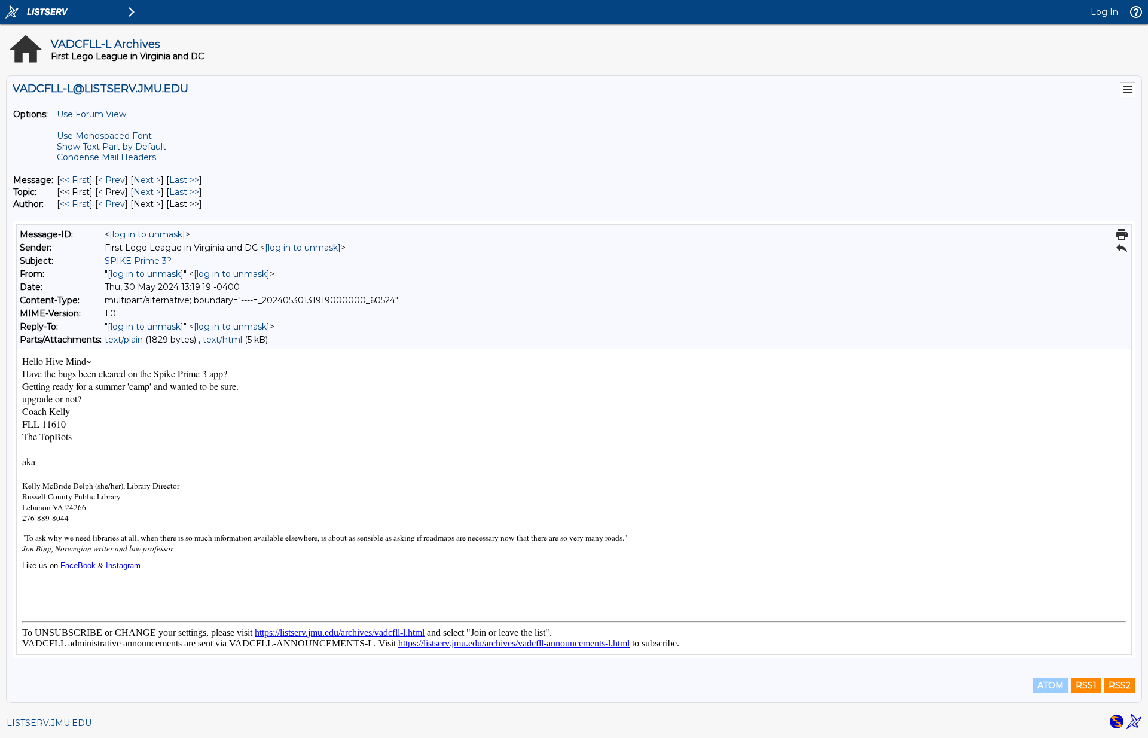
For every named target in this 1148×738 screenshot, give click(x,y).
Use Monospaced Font (104, 135)
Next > (147, 180)
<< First (75, 180)
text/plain (124, 339)
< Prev (111, 180)
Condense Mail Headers (106, 157)
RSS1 (1086, 685)
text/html (222, 339)
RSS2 (1120, 685)
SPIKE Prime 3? (138, 260)
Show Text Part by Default (111, 146)
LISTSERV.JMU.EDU (49, 723)
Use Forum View (91, 114)
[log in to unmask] (147, 234)
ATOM (1050, 685)
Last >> (184, 180)
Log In (1104, 12)
